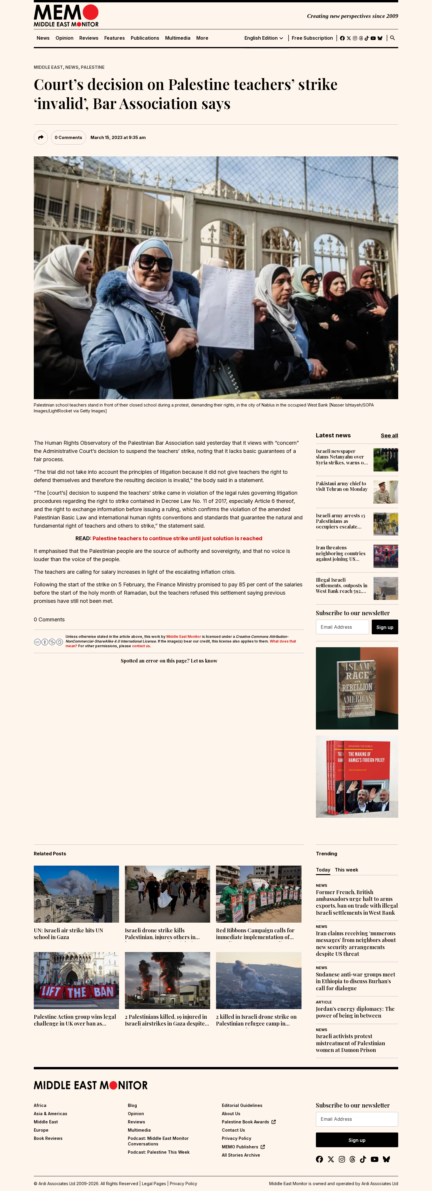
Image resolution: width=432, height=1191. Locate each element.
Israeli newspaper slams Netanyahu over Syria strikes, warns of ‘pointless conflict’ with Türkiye (341, 456)
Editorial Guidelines (242, 1105)
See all (389, 435)
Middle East (48, 67)
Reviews (88, 38)
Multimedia (177, 38)
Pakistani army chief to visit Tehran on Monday (342, 486)
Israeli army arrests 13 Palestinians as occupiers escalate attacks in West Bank (340, 521)
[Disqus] (169, 745)
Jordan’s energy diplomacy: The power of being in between (355, 1012)
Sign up (385, 627)
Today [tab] (323, 870)
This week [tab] (346, 870)
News (43, 38)
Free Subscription (312, 38)
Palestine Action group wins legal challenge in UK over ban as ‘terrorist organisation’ (75, 1020)
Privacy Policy (236, 1138)
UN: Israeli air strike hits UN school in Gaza (68, 934)
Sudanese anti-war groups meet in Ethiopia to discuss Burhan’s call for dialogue (355, 981)
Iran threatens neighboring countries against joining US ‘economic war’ (341, 553)
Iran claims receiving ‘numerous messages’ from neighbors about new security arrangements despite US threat (356, 943)
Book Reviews (48, 1138)
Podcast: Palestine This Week (159, 1152)
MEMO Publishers (240, 1146)
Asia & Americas (50, 1113)
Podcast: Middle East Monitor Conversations (158, 1141)
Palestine (93, 67)
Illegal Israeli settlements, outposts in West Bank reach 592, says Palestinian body (341, 585)
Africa (40, 1105)
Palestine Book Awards (245, 1121)
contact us (141, 646)
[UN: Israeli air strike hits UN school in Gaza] (76, 894)
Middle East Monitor (183, 636)
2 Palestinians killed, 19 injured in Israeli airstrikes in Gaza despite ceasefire (166, 1020)
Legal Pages (154, 1183)
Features (114, 38)
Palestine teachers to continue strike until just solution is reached (177, 538)
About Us (231, 1113)
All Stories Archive (241, 1154)
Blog (132, 1105)
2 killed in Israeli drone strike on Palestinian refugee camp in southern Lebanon (256, 1020)
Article (324, 1002)
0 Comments (68, 137)
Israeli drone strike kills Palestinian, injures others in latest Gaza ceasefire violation (162, 934)
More (202, 38)
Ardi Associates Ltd (379, 1183)
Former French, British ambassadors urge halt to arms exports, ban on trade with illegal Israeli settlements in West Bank (357, 902)
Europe (41, 1130)
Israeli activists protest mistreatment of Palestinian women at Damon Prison (350, 1043)
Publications (145, 38)
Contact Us (233, 1130)
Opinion (64, 38)
